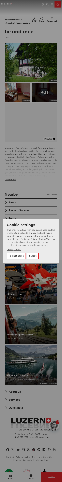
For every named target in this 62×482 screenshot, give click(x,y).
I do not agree (16, 256)
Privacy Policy (14, 249)
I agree (33, 256)
